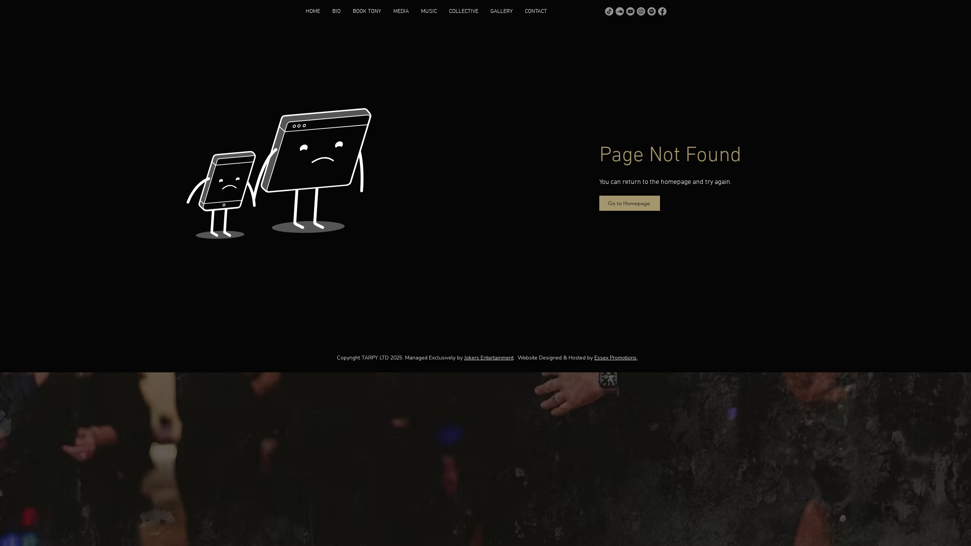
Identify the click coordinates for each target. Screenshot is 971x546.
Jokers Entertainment (489, 357)
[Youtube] (630, 11)
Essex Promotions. (616, 357)
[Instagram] (641, 11)
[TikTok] (609, 11)
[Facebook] (662, 11)
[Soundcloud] (620, 11)
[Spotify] (651, 11)
